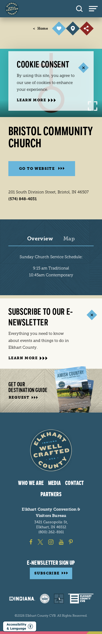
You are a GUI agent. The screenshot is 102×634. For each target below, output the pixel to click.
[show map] (73, 28)
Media (54, 483)
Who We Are (31, 483)
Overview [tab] (40, 238)
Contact (74, 483)
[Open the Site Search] (79, 9)
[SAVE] (59, 28)
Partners (51, 494)
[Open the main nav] (95, 8)
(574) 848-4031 (22, 199)
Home (40, 28)
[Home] (12, 8)
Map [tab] (69, 238)
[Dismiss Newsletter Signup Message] (92, 315)
